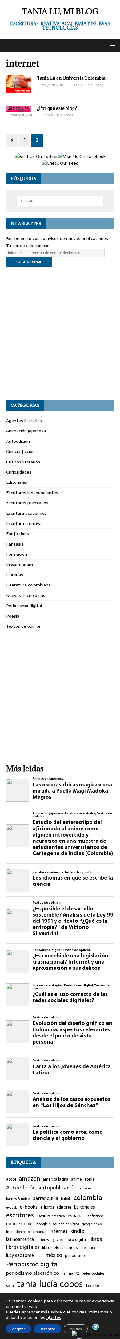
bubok (66, 1198)
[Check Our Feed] (60, 163)
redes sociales (93, 1273)
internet (58, 1231)
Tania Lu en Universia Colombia (71, 78)
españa (75, 1215)
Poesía (12, 616)
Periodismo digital (24, 605)
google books (20, 1223)
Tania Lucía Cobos (88, 85)
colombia (88, 1197)
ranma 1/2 (70, 1273)
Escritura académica (26, 513)
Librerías (14, 574)
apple (89, 1179)
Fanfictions (17, 533)
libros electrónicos (60, 1247)
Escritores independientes (32, 492)
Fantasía (15, 544)
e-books (29, 1207)
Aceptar (18, 1329)
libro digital (76, 1240)
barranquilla (45, 1198)
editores (64, 1207)
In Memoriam (19, 564)
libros (96, 1239)
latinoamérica (20, 1239)
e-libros (47, 1207)
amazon (29, 1178)
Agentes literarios (24, 420)
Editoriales (16, 482)
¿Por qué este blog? (57, 108)
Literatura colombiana (28, 585)
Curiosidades (18, 472)
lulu (40, 1255)
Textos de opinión (24, 626)
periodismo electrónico (32, 1273)
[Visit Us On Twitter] (36, 156)
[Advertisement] (60, 334)
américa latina (55, 1179)
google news (92, 1224)
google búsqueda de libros (57, 1224)
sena (10, 1286)
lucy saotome (20, 1255)
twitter (93, 1285)
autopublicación (57, 1188)
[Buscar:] (60, 201)
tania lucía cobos (50, 1284)
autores (85, 1188)
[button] (111, 45)
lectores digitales (50, 1239)
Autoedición (18, 441)
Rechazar (47, 1329)
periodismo (75, 1256)
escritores (20, 1215)
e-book (11, 1207)
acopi (11, 1179)
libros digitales (22, 1247)
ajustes (53, 1317)
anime (76, 1179)
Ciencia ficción (20, 451)
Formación (16, 554)
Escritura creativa (24, 523)
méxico (54, 1255)
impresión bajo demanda (26, 1231)
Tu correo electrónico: (27, 245)
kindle (77, 1231)
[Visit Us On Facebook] (82, 156)
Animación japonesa (26, 430)
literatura (88, 1247)
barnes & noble (18, 1198)
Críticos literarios (23, 461)
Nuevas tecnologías (25, 595)
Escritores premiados (27, 502)
